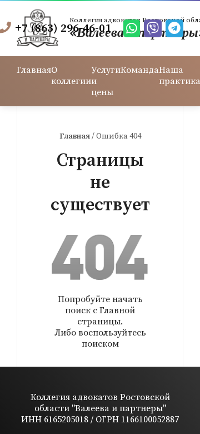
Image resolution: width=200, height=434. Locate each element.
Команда (140, 70)
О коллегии (71, 76)
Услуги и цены (106, 81)
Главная (34, 70)
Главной (117, 310)
